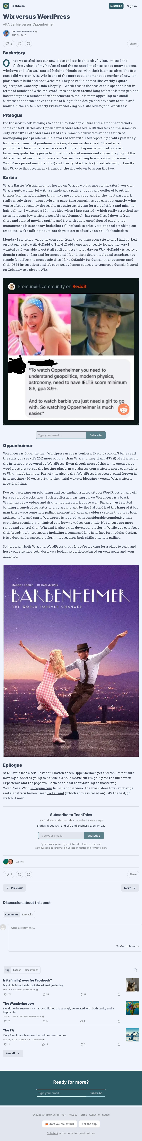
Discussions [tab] (31, 970)
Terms (83, 1114)
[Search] (135, 970)
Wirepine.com (36, 185)
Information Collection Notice (70, 847)
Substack (52, 1133)
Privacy (72, 1114)
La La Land (55, 793)
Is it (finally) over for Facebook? (27, 980)
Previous (17, 888)
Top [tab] (7, 970)
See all (10, 1053)
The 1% (8, 1030)
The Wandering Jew (18, 1003)
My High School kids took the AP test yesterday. (33, 985)
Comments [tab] (11, 914)
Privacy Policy (99, 847)
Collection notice (99, 1114)
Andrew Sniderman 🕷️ (25, 31)
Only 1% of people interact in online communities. (35, 1035)
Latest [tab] (17, 970)
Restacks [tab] (27, 914)
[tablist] (19, 914)
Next (127, 888)
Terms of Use (89, 844)
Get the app (89, 1124)
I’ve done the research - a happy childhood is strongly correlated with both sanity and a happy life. (58, 1010)
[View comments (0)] (19, 43)
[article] (71, 987)
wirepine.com (45, 239)
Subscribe (116, 6)
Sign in (132, 6)
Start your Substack (61, 1124)
